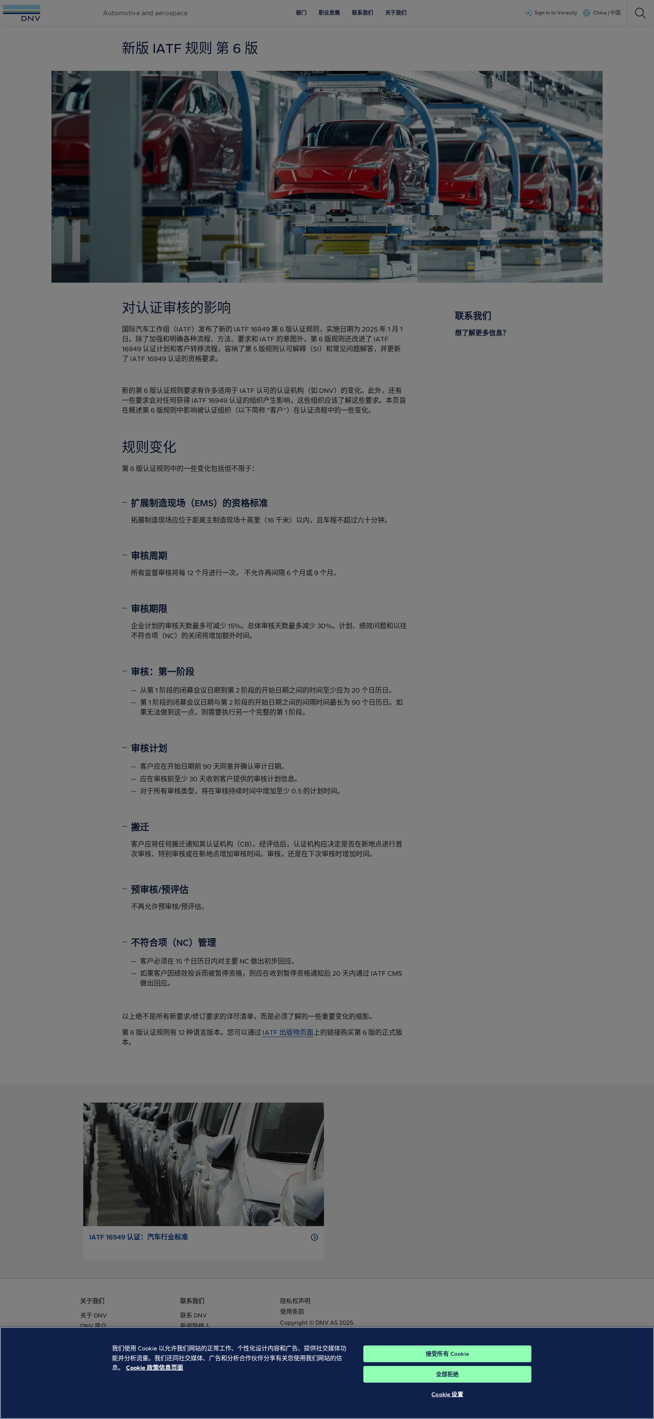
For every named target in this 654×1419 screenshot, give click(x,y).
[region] (327, 1373)
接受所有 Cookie (447, 1353)
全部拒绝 (447, 1374)
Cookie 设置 (447, 1394)
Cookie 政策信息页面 (154, 1367)
